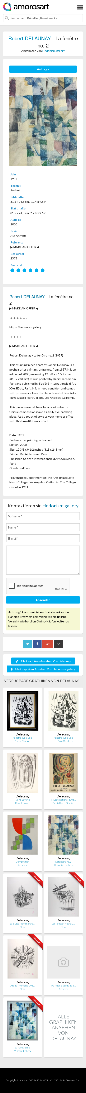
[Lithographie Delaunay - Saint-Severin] (22, 773)
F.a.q (78, 1080)
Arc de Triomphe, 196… (22, 985)
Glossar (70, 1080)
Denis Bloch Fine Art (63, 803)
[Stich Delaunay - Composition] (23, 835)
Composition (22, 861)
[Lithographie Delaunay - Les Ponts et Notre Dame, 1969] (63, 897)
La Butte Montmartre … (22, 923)
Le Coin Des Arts (63, 741)
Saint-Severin (22, 799)
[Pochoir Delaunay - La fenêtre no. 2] (63, 835)
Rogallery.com (22, 803)
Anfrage (43, 69)
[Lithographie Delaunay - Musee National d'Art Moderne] (63, 773)
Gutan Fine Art (22, 741)
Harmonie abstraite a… (63, 985)
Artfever (22, 865)
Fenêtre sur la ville (22, 737)
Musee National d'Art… (63, 799)
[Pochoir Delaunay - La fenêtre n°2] (22, 1021)
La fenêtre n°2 (22, 1047)
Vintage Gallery (22, 1050)
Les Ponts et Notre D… (63, 923)
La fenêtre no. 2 (63, 861)
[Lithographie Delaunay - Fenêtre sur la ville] (22, 711)
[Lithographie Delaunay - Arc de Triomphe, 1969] (22, 959)
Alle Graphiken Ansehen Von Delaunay (45, 661)
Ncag (22, 927)
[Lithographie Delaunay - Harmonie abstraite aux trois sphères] (63, 959)
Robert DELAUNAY (29, 38)
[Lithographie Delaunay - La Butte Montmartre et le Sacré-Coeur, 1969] (22, 897)
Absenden (43, 600)
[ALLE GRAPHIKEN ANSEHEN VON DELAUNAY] (63, 1052)
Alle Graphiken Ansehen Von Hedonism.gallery (45, 669)
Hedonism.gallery (53, 51)
